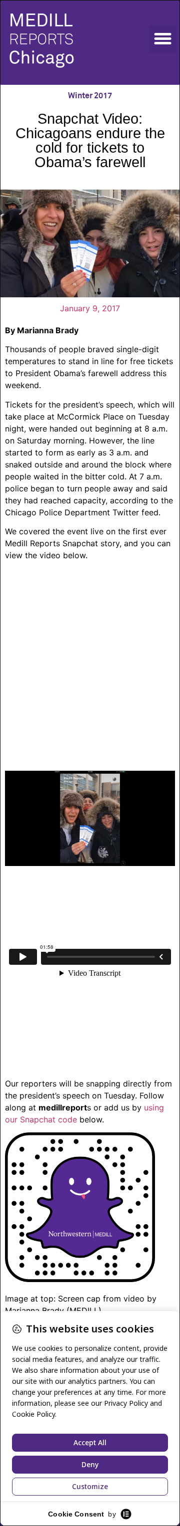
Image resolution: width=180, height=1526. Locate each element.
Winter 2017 (90, 96)
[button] (163, 39)
